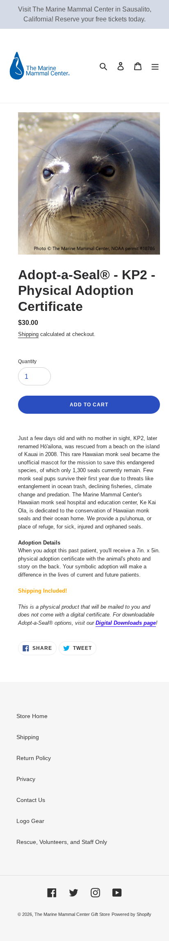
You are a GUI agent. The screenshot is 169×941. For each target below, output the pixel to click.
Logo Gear (30, 821)
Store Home (32, 716)
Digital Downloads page (126, 623)
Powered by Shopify (131, 914)
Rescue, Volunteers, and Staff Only (61, 842)
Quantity (27, 361)
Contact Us (30, 800)
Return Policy (33, 758)
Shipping (28, 334)
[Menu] (155, 65)
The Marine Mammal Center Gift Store (72, 914)
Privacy (25, 779)
